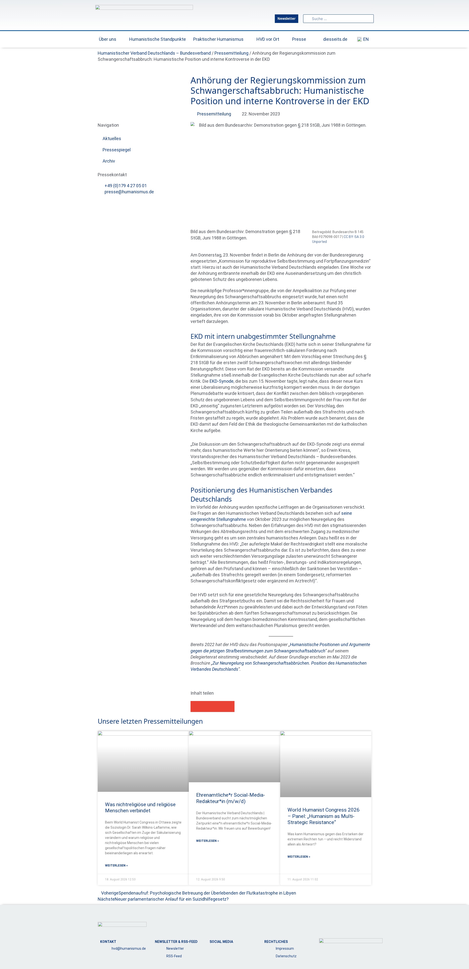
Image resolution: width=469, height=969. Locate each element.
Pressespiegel (117, 149)
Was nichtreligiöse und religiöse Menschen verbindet (140, 808)
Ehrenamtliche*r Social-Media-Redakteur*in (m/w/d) (230, 798)
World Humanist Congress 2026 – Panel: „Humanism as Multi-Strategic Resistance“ (324, 816)
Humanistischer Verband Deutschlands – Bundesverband (154, 53)
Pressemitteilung (231, 53)
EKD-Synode (222, 381)
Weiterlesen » (116, 865)
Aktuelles (112, 138)
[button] (196, 706)
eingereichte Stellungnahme (218, 519)
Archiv (109, 161)
